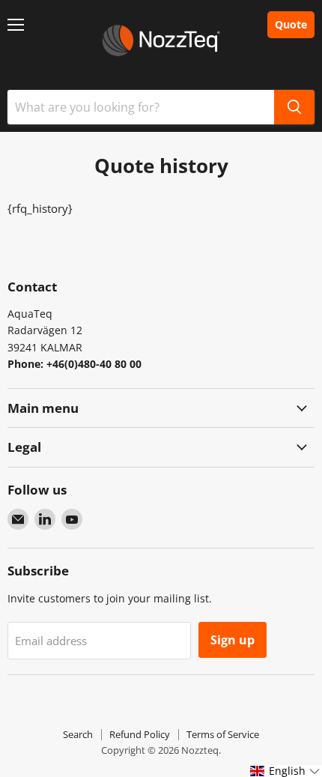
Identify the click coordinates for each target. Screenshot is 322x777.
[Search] (294, 107)
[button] (285, 771)
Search (78, 734)
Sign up (232, 640)
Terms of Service (222, 734)
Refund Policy (139, 734)
